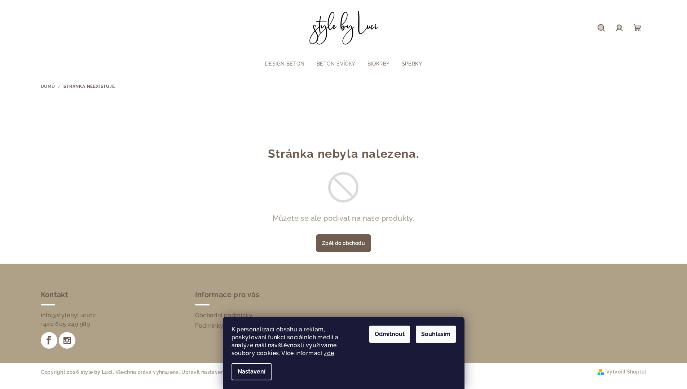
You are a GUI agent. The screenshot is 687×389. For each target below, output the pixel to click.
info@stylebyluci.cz (68, 315)
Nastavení (251, 371)
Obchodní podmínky (224, 315)
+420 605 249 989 (65, 324)
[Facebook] (49, 340)
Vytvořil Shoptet (626, 372)
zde (329, 353)
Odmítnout (390, 334)
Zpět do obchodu (343, 243)
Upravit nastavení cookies (213, 372)
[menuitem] (285, 63)
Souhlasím (435, 334)
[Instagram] (67, 340)
